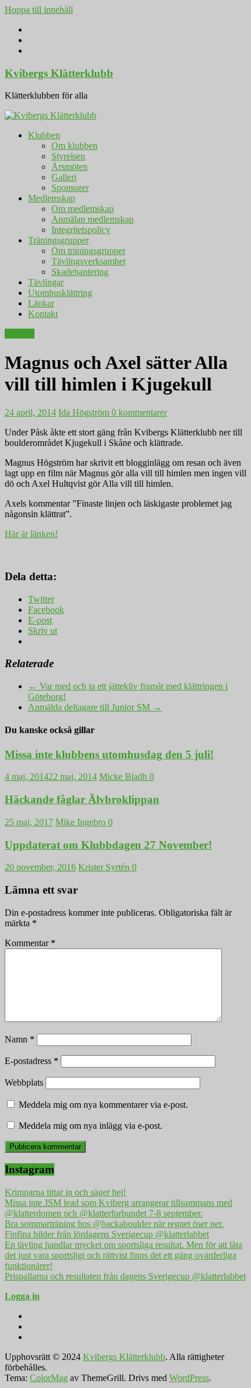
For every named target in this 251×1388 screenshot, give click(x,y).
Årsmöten (69, 167)
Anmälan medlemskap (92, 219)
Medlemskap (51, 198)
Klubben (44, 135)
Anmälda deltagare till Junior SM (95, 707)
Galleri (63, 177)
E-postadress (31, 1061)
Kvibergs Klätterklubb (59, 73)
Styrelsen (68, 156)
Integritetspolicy (80, 230)
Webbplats (24, 1082)
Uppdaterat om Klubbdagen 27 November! (108, 845)
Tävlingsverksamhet (88, 261)
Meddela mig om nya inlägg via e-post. (90, 1126)
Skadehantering (80, 272)
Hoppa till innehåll (39, 10)
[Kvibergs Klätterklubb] (50, 115)
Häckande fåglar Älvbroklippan (82, 799)
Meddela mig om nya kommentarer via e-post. (103, 1105)
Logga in (22, 1296)
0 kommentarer (139, 412)
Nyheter (19, 334)
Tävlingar (46, 282)
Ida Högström (84, 412)
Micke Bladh (124, 777)
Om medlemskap (82, 209)
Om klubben (74, 146)
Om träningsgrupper (88, 251)
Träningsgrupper (58, 240)
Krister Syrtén (105, 867)
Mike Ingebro (81, 822)
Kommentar (30, 943)
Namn (19, 1039)
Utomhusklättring (60, 293)
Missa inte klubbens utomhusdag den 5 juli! (109, 754)
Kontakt (43, 314)
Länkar (41, 303)
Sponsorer (70, 188)
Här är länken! (31, 534)
